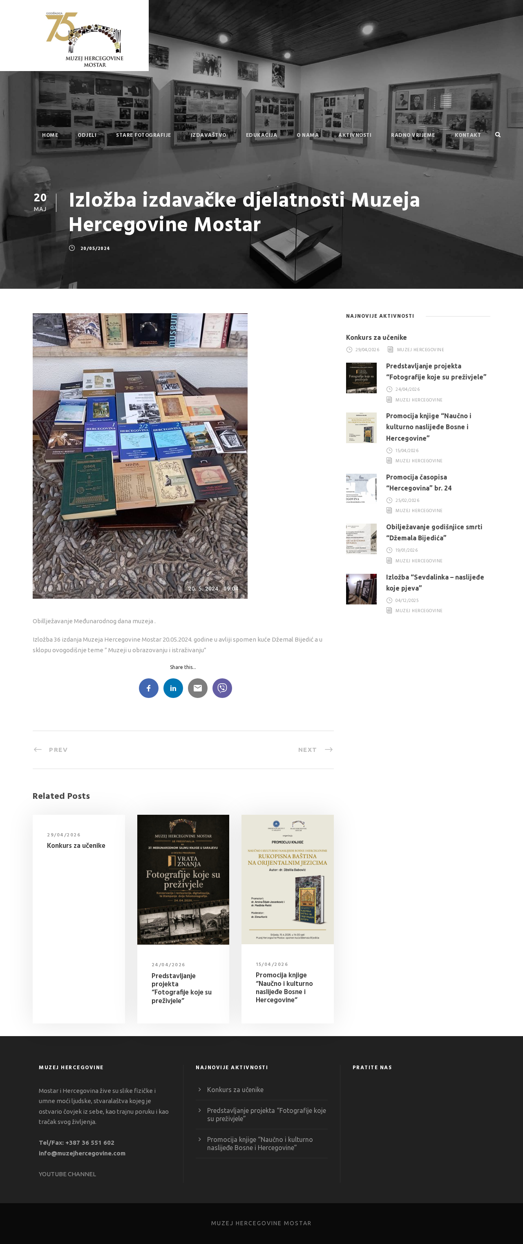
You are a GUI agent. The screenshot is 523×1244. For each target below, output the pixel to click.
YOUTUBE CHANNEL (67, 1173)
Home (50, 135)
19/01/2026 (407, 551)
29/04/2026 (63, 835)
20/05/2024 (95, 248)
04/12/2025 (407, 600)
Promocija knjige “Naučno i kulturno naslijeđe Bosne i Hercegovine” (284, 988)
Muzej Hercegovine (421, 350)
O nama (308, 135)
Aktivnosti (354, 135)
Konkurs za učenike (76, 846)
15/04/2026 (272, 965)
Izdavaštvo (208, 135)
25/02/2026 (407, 500)
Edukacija (261, 135)
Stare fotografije (143, 135)
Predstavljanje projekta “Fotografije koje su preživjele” (182, 989)
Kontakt (468, 135)
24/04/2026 (169, 965)
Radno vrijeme (413, 135)
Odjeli (87, 135)
